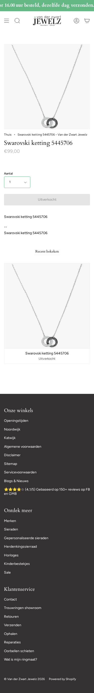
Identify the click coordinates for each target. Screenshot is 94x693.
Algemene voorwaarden (22, 446)
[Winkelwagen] (87, 20)
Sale (7, 572)
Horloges (11, 555)
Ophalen (10, 634)
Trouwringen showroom (22, 608)
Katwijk (10, 438)
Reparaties (12, 642)
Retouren (11, 616)
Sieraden (11, 529)
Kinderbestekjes (17, 564)
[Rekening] (76, 20)
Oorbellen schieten (19, 651)
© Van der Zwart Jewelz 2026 (24, 679)
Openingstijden (16, 421)
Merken (10, 521)
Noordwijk (12, 429)
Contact (10, 599)
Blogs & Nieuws (16, 481)
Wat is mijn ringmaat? (20, 659)
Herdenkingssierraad (20, 546)
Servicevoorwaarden (20, 472)
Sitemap (10, 464)
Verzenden (12, 625)
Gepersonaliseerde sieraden (26, 538)
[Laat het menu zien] (6, 20)
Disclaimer (12, 455)
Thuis (8, 134)
